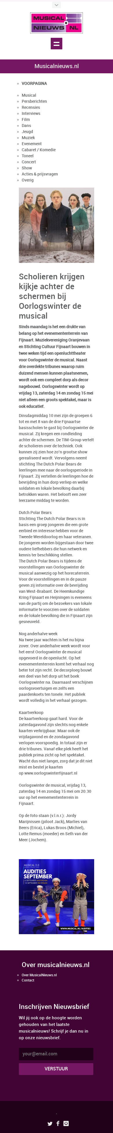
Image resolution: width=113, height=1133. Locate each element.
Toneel (28, 156)
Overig (28, 180)
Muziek (28, 138)
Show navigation (56, 43)
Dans (26, 126)
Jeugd (27, 132)
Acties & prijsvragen (40, 174)
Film (26, 119)
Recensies (31, 107)
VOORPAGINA (34, 83)
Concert (29, 162)
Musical (29, 95)
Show (27, 168)
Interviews (31, 113)
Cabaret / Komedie (39, 150)
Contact (28, 980)
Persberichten (34, 101)
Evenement (32, 144)
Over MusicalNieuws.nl (39, 975)
